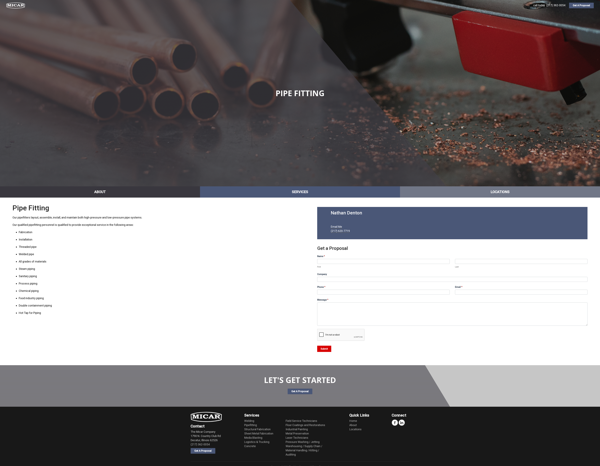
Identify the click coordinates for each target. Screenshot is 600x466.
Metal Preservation (297, 433)
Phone (321, 287)
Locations (355, 429)
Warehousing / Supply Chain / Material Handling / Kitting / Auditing (304, 450)
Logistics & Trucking (256, 442)
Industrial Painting (297, 429)
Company (322, 274)
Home (353, 420)
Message (322, 300)
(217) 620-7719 (340, 231)
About (353, 425)
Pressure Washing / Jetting (303, 442)
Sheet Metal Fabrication (258, 433)
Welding (249, 420)
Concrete (250, 446)
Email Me (336, 226)
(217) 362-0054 (555, 5)
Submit (324, 349)
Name (321, 256)
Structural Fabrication (257, 429)
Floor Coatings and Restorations (305, 425)
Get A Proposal (581, 5)
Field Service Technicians (301, 420)
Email (458, 287)
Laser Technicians (297, 437)
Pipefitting (250, 425)
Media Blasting (253, 437)
